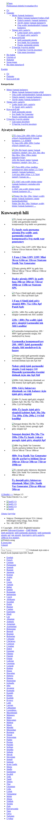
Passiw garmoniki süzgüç (28, 45)
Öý (8, 10)
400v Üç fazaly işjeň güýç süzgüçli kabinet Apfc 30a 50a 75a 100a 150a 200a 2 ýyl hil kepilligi (28, 414)
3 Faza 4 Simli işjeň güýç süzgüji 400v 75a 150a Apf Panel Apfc (27, 303)
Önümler (10, 13)
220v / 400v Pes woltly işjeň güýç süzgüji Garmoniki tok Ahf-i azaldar (27, 322)
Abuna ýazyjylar (8, 513)
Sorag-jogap (12, 62)
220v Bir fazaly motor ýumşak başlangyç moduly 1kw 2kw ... (25, 161)
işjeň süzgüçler (7, 533)
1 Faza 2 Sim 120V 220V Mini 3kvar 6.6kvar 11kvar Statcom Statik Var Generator (29, 260)
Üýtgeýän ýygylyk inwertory (29, 50)
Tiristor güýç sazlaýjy (21, 30)
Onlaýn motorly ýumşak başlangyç (32, 20)
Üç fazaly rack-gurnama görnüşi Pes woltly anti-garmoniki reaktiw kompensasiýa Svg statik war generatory (28, 235)
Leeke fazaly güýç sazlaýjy (29, 32)
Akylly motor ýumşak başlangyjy (31, 23)
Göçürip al (11, 57)
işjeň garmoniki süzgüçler (25, 533)
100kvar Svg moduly (10, 538)
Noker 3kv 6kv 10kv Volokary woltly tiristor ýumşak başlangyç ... (28, 204)
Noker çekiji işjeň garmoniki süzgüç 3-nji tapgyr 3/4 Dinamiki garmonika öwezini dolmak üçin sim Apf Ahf (28, 370)
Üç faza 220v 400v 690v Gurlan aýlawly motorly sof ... (26, 144)
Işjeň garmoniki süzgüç (27, 40)
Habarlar (10, 60)
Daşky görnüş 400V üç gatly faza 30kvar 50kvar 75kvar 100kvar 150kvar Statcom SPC (28, 283)
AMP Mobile (31, 530)
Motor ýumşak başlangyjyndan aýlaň (33, 18)
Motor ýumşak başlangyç (23, 15)
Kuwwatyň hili (18, 37)
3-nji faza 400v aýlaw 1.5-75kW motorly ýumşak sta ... (26, 175)
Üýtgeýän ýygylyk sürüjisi (23, 47)
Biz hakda (11, 55)
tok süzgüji (16, 535)
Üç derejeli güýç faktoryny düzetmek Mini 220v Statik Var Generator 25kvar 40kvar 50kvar (29, 485)
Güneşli (4, 545)
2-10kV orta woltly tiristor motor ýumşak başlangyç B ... (26, 190)
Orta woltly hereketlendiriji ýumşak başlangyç (31, 94)
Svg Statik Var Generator (28, 42)
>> (12, 494)
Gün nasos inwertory (26, 52)
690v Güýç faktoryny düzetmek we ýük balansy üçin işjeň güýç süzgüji (29, 391)
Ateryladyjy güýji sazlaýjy (33, 535)
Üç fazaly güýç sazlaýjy (27, 35)
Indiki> (7, 494)
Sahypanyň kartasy (16, 530)
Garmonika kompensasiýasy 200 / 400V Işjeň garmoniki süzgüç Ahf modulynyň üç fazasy (28, 346)
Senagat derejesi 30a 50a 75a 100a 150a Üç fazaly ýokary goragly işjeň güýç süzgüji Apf (29, 437)
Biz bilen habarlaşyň (15, 64)
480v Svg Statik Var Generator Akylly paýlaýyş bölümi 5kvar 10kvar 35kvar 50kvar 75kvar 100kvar (29, 460)
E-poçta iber (6, 542)
